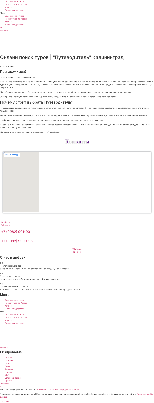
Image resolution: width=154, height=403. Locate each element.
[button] (77, 13)
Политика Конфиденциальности (64, 389)
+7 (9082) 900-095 (17, 241)
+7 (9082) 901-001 (16, 232)
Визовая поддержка (14, 10)
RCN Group (42, 389)
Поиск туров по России (16, 4)
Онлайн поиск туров (14, 1)
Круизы (8, 7)
